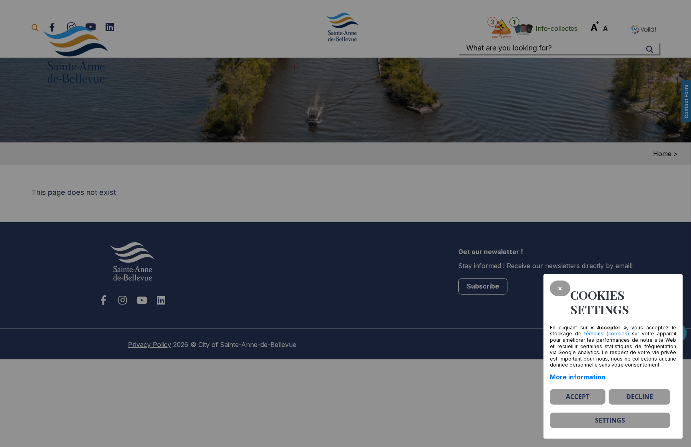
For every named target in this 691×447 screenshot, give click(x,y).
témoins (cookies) (606, 334)
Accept (577, 396)
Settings (610, 420)
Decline (639, 396)
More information (577, 377)
